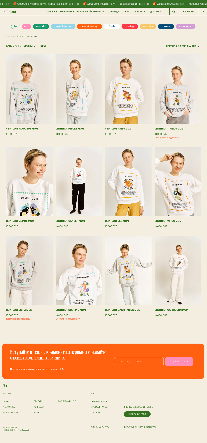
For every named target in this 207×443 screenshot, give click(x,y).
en (203, 11)
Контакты (95, 394)
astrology (39, 407)
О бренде (114, 11)
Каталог (51, 11)
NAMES (6, 401)
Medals (37, 412)
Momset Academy (11, 412)
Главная (10, 36)
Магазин (7, 394)
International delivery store (138, 407)
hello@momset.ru (99, 401)
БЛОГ (127, 11)
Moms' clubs (9, 407)
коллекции (66, 11)
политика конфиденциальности (140, 427)
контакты (140, 11)
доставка (155, 11)
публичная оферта (100, 427)
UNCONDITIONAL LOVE (66, 401)
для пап (38, 401)
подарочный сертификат (90, 11)
